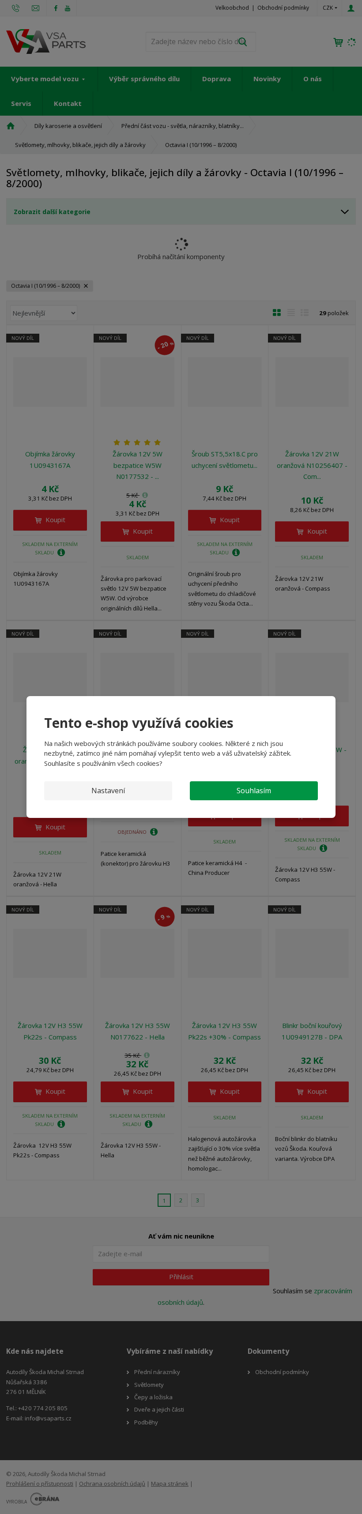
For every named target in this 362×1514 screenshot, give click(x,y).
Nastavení (108, 790)
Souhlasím (254, 790)
